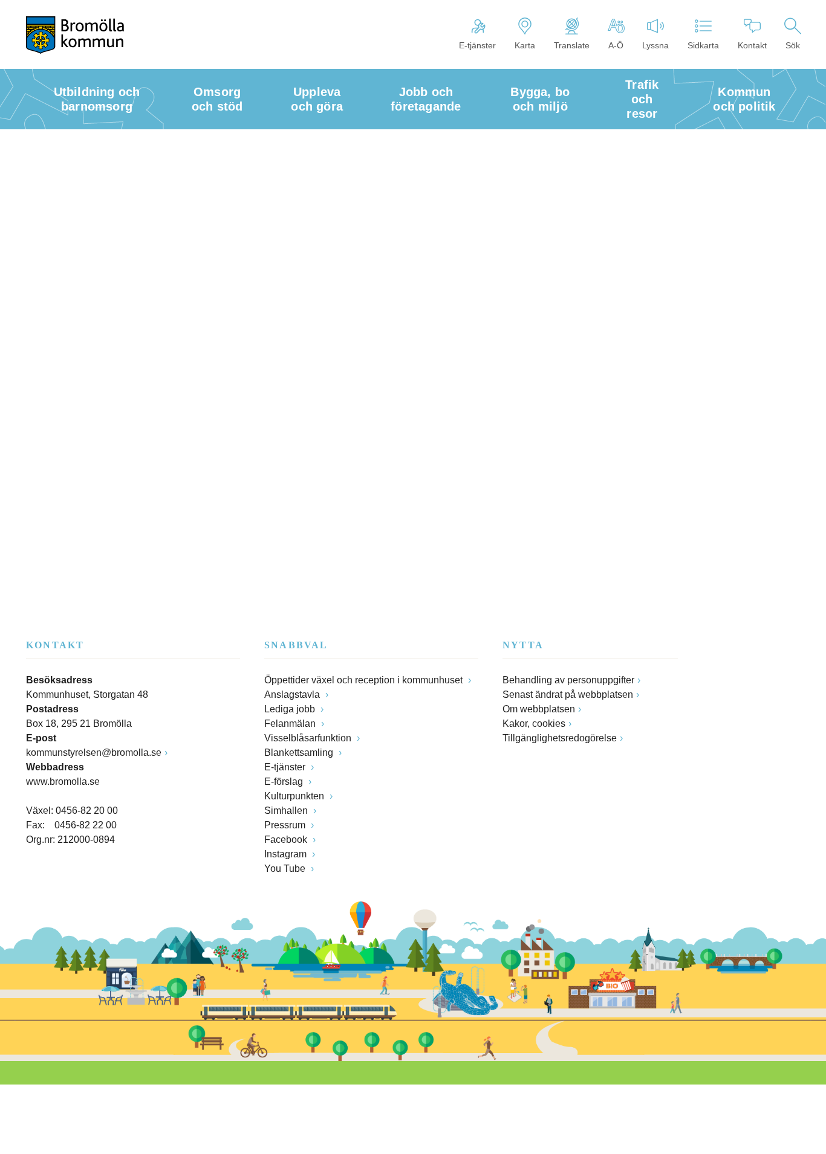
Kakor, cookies (533, 723)
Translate (572, 45)
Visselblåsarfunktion (309, 738)
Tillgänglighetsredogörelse (559, 738)
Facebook (287, 839)
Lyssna (655, 45)
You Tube (286, 868)
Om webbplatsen (538, 709)
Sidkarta (703, 45)
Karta (525, 45)
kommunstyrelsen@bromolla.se (93, 752)
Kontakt (752, 45)
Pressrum (286, 825)
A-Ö (615, 45)
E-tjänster (477, 45)
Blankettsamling (300, 752)
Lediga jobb (290, 709)
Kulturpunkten (295, 796)
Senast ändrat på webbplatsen (567, 694)
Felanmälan (291, 723)
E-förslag (284, 781)
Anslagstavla (293, 694)
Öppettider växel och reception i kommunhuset (364, 680)
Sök (792, 45)
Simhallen (287, 810)
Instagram (286, 854)
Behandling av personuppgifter (568, 680)
